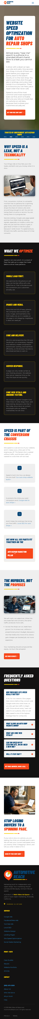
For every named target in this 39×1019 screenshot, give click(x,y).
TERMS (15, 1016)
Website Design (9, 931)
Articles (6, 971)
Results (6, 964)
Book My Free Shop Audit (13, 854)
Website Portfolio (10, 967)
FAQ (5, 1000)
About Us (7, 989)
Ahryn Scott (8, 996)
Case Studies (8, 960)
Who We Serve (9, 993)
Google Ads (8, 917)
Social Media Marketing (12, 942)
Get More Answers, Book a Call (15, 766)
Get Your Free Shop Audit (14, 112)
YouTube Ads (8, 924)
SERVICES (7, 911)
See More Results (10, 656)
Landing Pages (9, 935)
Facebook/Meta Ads (11, 920)
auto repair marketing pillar (17, 554)
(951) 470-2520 (9, 985)
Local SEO (7, 928)
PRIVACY (7, 1016)
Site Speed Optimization (13, 938)
